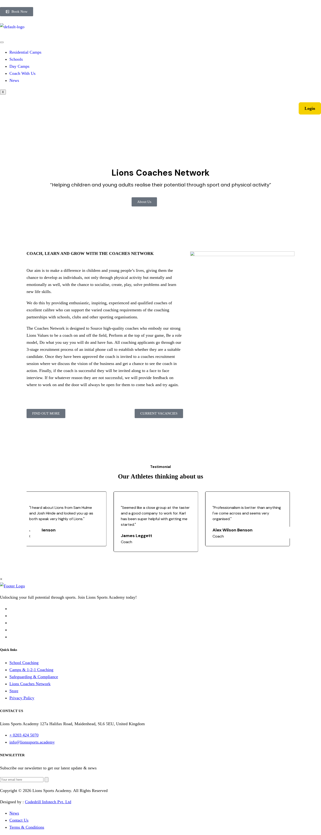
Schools (16, 59)
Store (13, 691)
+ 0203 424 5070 (24, 735)
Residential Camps (25, 52)
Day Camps (19, 66)
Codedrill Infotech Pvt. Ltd (48, 801)
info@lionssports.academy (32, 742)
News (14, 80)
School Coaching (24, 662)
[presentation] (36, 532)
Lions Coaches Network (30, 683)
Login (310, 108)
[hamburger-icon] (2, 42)
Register (282, 108)
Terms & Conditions (26, 827)
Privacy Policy (21, 698)
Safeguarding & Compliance (33, 676)
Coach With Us (22, 73)
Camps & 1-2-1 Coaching (31, 669)
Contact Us (18, 820)
